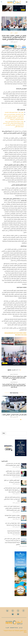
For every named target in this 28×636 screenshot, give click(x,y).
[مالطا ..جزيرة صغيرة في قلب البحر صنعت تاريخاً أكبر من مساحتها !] (24, 525)
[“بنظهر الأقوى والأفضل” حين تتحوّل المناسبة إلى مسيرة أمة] (24, 483)
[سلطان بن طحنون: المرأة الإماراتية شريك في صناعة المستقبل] (24, 518)
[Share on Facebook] (17, 370)
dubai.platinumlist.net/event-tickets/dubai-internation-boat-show (15, 334)
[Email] (12, 614)
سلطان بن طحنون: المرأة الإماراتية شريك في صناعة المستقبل (12, 516)
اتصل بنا (7, 628)
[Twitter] (18, 610)
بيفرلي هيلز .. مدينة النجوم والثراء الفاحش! (14, 112)
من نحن (20, 628)
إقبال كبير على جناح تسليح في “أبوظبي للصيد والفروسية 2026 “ (12, 464)
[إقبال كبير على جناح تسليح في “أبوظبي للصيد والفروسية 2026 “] (14, 404)
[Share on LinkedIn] (13, 370)
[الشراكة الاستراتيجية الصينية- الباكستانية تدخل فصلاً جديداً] (24, 533)
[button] (2, 408)
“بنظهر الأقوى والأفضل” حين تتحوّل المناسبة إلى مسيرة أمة (12, 481)
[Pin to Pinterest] (14, 370)
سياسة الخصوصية (14, 628)
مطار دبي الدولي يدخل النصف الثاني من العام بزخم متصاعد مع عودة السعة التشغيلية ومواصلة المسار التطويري (12, 541)
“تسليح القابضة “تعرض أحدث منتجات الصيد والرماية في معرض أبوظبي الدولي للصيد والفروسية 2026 (12, 508)
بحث (4, 433)
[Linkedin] (7, 610)
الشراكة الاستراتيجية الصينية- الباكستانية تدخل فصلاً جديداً (13, 532)
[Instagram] (12, 610)
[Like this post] (19, 370)
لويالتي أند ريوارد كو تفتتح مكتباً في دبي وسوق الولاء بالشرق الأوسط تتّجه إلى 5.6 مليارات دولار (12, 490)
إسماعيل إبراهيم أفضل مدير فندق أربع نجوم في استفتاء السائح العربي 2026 (12, 499)
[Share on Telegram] (10, 370)
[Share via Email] (8, 370)
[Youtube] (18, 614)
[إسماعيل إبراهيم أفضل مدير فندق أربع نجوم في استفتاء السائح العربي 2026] (24, 499)
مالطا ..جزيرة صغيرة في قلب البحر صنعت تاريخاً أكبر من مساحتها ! (12, 524)
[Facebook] (23, 610)
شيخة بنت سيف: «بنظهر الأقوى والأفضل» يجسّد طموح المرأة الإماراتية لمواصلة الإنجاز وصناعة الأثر (12, 473)
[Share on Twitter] (16, 370)
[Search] (1, 2)
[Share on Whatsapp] (11, 370)
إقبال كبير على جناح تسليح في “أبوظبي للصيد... (14, 415)
